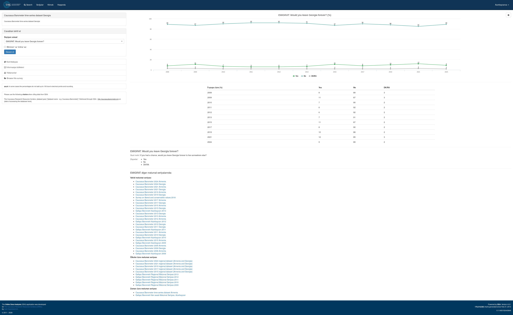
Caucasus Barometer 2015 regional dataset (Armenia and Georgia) (164, 271)
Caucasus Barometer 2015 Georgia (151, 208)
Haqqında (61, 4)
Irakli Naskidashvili (11, 309)
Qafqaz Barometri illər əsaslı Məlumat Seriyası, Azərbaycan (161, 295)
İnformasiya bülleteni (15, 67)
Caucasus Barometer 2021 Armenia (151, 186)
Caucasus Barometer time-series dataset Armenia (157, 292)
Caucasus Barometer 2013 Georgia (151, 213)
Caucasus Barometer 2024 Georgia (151, 184)
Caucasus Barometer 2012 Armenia (151, 218)
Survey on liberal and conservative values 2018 (156, 197)
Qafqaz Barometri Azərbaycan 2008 (151, 253)
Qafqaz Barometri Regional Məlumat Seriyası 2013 (157, 274)
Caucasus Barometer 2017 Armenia (151, 200)
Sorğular (40, 4)
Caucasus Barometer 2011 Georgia (151, 226)
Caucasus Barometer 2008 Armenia (151, 251)
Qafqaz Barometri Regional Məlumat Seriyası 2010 (157, 282)
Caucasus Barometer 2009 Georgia (151, 248)
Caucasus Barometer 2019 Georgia (151, 194)
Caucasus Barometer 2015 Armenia (151, 205)
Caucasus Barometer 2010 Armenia (151, 240)
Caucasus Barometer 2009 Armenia (151, 245)
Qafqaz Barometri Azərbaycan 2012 (151, 221)
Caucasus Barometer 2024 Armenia (151, 181)
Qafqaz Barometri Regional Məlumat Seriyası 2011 (157, 279)
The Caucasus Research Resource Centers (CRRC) (23, 307)
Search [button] (29, 4)
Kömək (50, 4)
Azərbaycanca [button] (501, 4)
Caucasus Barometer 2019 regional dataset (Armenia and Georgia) (164, 266)
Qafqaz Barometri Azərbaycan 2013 (151, 210)
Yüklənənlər (12, 72)
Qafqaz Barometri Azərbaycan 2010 (151, 237)
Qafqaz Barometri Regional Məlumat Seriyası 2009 (157, 285)
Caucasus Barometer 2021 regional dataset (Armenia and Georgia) (164, 263)
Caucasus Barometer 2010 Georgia (151, 234)
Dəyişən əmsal (10, 37)
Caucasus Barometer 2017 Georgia (151, 202)
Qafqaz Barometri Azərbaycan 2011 (151, 229)
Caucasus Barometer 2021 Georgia (151, 189)
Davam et (10, 52)
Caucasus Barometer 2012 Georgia (151, 224)
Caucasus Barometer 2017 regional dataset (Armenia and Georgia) (164, 269)
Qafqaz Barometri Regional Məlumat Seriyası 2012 (157, 277)
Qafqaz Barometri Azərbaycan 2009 (151, 242)
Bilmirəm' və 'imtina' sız (16, 47)
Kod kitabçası (12, 61)
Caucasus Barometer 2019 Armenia (151, 192)
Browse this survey (15, 78)
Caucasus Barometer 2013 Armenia (151, 216)
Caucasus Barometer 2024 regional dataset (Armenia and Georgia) (164, 261)
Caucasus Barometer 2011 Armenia (151, 232)
